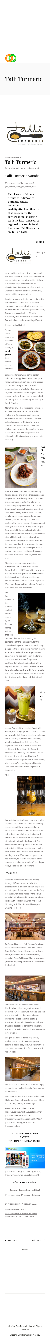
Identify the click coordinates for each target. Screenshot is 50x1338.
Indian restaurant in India (16, 1209)
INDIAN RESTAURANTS (13, 157)
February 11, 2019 (30, 1204)
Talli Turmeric (28, 1216)
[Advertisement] (25, 26)
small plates (8, 353)
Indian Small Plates (13, 1216)
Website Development (20, 1335)
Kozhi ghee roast (36, 574)
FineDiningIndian (14, 1204)
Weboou (36, 1335)
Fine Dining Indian (24, 1326)
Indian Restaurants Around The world (21, 1213)
